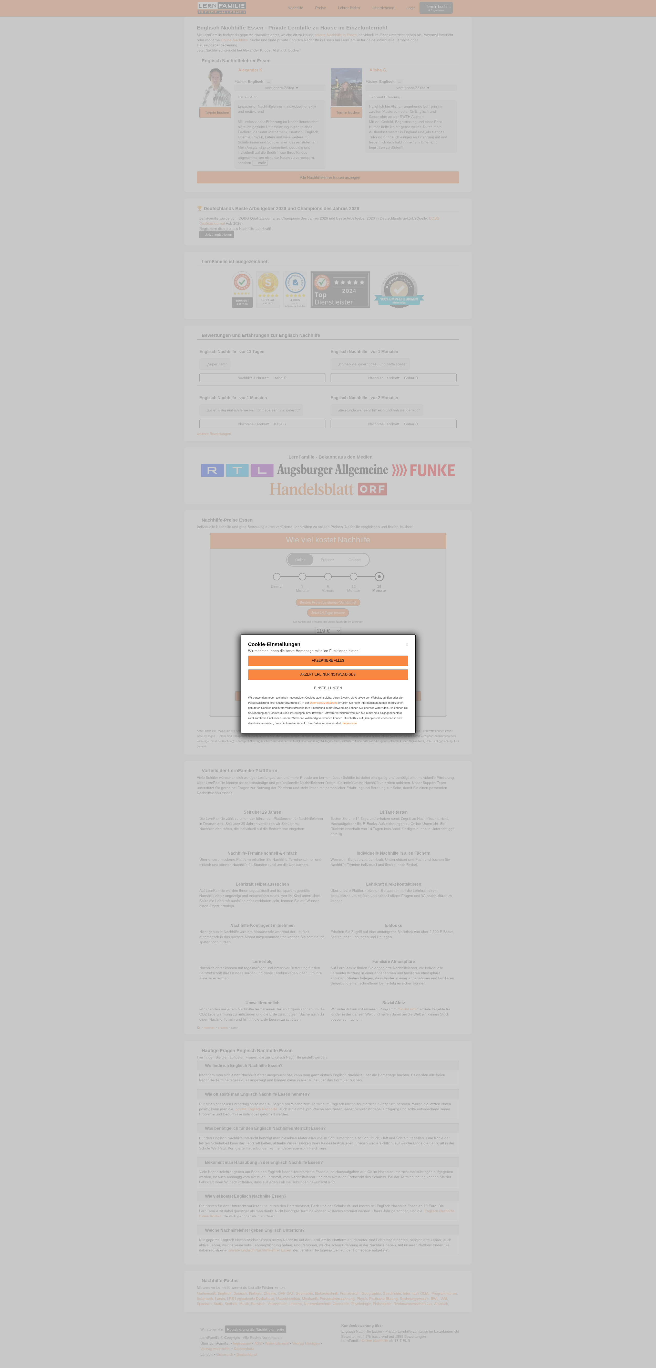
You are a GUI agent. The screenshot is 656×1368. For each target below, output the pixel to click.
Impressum (350, 723)
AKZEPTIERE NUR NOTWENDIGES (328, 674)
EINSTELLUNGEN (328, 688)
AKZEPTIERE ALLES (328, 660)
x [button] (407, 644)
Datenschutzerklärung (323, 702)
